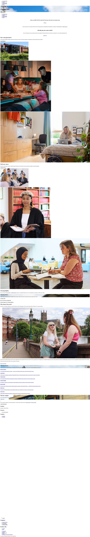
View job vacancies (5, 412)
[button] (45, 298)
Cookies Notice (28, 402)
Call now (45, 22)
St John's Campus (5, 522)
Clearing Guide (4, 2)
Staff (3, 529)
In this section (3, 12)
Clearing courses (3, 167)
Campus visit (2, 399)
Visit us (3, 4)
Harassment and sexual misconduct (7, 534)
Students (3, 528)
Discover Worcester (3, 363)
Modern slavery (4, 532)
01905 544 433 (65, 26)
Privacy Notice (34, 402)
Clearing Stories (4, 3)
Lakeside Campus (5, 524)
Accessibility (4, 531)
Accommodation (4, 1)
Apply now (45, 35)
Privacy (3, 533)
